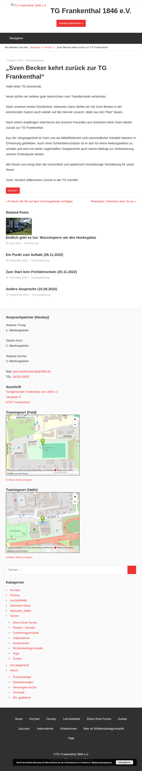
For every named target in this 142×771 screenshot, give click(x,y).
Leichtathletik (18, 600)
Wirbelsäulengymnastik (28, 648)
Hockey (13, 190)
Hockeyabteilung (35, 60)
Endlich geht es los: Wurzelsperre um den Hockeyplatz (51, 237)
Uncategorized (19, 665)
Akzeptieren (125, 762)
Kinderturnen (21, 643)
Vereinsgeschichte (25, 687)
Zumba (17, 658)
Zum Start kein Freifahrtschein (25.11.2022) (41, 272)
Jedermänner (21, 638)
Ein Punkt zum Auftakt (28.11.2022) (34, 255)
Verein (14, 670)
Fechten (15, 590)
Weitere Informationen (102, 762)
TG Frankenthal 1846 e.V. (90, 11)
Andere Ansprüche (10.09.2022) (31, 289)
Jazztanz (24, 728)
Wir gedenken (22, 697)
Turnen (14, 615)
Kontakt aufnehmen (70, 23)
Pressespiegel (22, 677)
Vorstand (18, 692)
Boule (19, 719)
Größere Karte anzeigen (19, 480)
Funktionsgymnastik (26, 632)
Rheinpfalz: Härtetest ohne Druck (112, 201)
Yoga (16, 653)
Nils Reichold (31, 243)
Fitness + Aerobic (24, 627)
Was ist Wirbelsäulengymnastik (103, 728)
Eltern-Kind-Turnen (25, 622)
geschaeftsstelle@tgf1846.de (32, 371)
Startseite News (20, 605)
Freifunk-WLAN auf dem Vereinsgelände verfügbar (40, 201)
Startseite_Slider (20, 610)
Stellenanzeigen (23, 682)
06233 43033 (21, 376)
